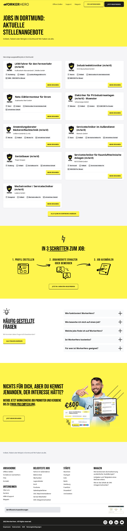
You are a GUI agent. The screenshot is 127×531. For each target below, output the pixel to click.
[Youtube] (122, 522)
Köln (65, 478)
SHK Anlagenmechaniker (42, 500)
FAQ (4, 478)
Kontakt (6, 481)
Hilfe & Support (8, 496)
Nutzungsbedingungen (33, 527)
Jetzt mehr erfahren (13, 418)
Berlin (66, 481)
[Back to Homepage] (17, 4)
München (67, 472)
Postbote (36, 487)
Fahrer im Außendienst (41, 472)
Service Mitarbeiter (40, 497)
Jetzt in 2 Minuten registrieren (63, 286)
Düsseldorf (67, 490)
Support (69, 4)
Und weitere (68, 493)
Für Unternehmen (93, 4)
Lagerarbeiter (38, 481)
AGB (23, 527)
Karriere (6, 493)
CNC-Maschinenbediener (42, 493)
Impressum (7, 527)
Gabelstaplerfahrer (40, 490)
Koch (35, 484)
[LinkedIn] (116, 522)
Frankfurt (67, 487)
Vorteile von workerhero (11, 475)
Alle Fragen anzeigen (14, 341)
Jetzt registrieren (114, 4)
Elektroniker (37, 475)
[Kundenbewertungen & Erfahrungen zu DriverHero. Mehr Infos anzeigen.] (116, 510)
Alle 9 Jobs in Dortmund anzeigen (63, 214)
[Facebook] (111, 522)
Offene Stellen (58, 4)
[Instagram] (105, 522)
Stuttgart (67, 475)
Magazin (78, 4)
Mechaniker (37, 478)
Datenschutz (16, 527)
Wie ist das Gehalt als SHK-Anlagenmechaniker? (103, 483)
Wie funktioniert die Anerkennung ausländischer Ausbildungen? (106, 473)
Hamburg (67, 484)
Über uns (6, 490)
